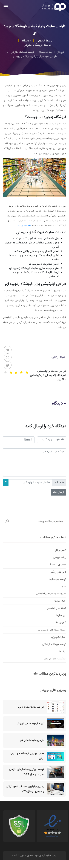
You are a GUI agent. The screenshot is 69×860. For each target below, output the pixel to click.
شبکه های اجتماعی (56, 608)
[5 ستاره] (5, 372)
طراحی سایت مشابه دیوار (31, 707)
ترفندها (62, 652)
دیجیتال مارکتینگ (57, 565)
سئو (64, 586)
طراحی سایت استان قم (32, 740)
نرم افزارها (61, 615)
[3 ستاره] (16, 372)
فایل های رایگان (58, 572)
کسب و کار (60, 550)
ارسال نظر (58, 492)
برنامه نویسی (59, 558)
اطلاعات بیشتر (24, 226)
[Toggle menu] (6, 7)
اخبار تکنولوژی (58, 637)
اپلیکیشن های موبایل (55, 659)
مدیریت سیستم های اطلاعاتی (51, 594)
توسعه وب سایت (57, 579)
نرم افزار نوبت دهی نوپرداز (31, 724)
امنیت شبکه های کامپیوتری (52, 630)
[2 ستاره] (21, 372)
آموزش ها (61, 623)
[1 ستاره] (26, 372)
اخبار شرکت (60, 601)
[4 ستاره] (10, 372)
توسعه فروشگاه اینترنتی (54, 644)
